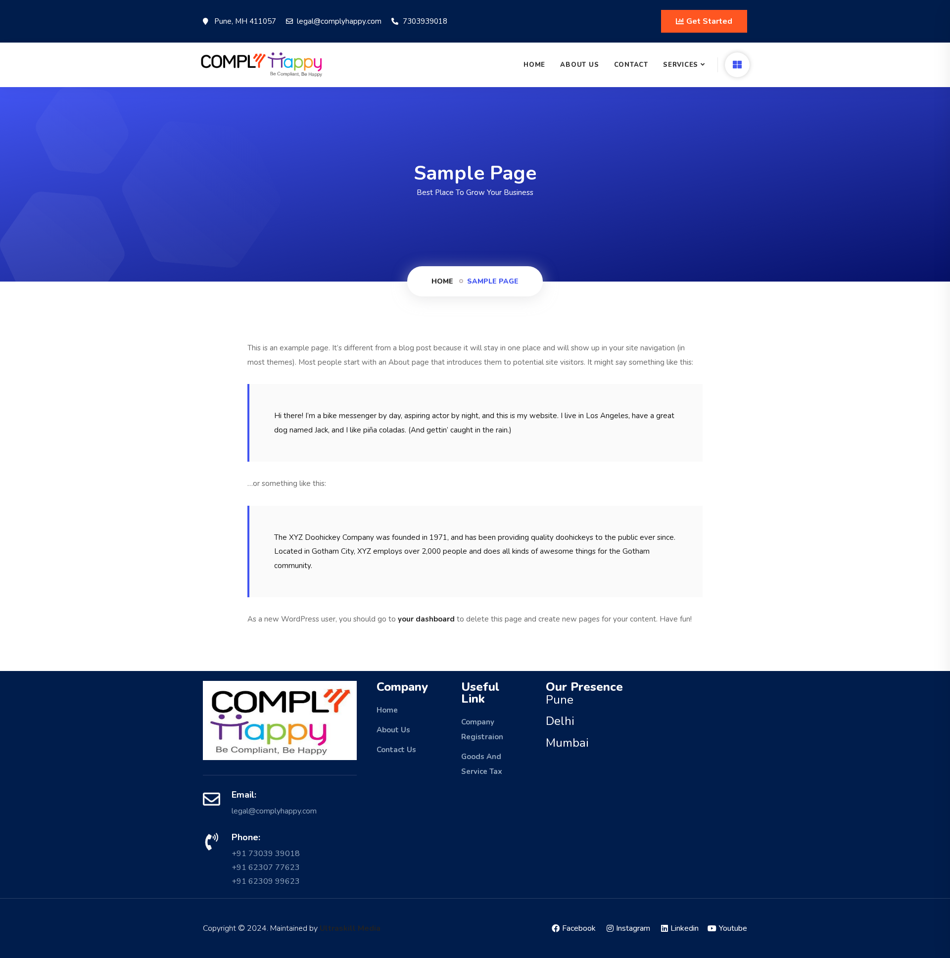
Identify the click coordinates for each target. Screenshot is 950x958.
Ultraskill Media (350, 928)
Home (534, 64)
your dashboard (426, 619)
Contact (631, 64)
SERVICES (680, 64)
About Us (579, 64)
